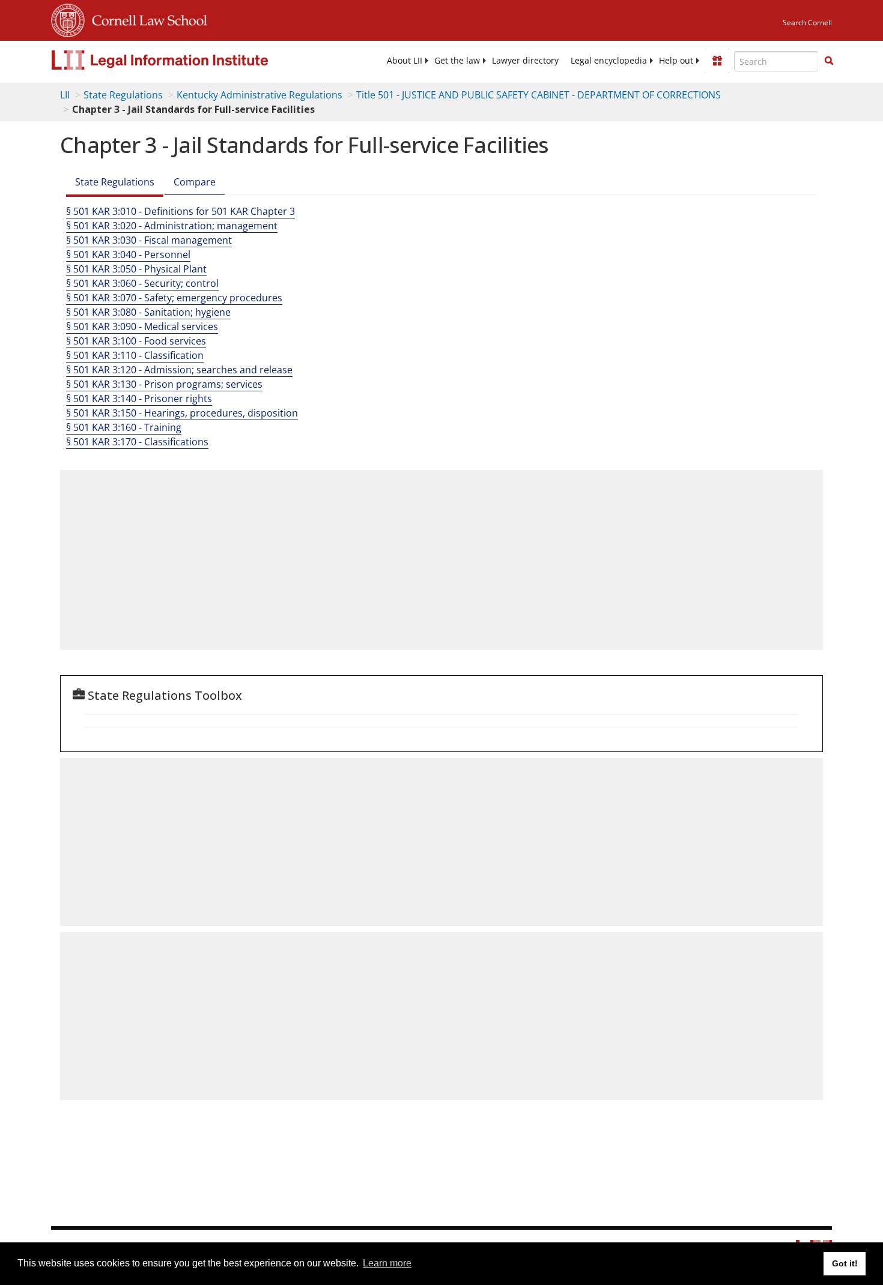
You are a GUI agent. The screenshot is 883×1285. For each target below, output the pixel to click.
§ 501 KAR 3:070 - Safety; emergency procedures (174, 297)
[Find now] (829, 61)
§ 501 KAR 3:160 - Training (123, 427)
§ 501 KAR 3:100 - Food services (136, 341)
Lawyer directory (525, 60)
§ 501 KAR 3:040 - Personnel (128, 254)
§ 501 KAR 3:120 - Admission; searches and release (179, 369)
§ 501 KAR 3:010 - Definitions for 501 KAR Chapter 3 (180, 211)
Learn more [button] (387, 1263)
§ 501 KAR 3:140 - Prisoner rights (139, 398)
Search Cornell (807, 22)
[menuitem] (404, 61)
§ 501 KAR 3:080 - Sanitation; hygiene (148, 312)
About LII (404, 60)
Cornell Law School (146, 18)
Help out (676, 60)
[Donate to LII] (717, 61)
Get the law (457, 60)
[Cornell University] (68, 18)
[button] (829, 60)
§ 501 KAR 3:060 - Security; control (142, 283)
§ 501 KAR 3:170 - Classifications (137, 441)
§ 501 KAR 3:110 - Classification (135, 355)
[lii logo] (186, 60)
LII (65, 94)
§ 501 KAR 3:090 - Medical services (142, 326)
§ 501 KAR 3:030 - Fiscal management (149, 240)
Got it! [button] (845, 1263)
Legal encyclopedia (609, 60)
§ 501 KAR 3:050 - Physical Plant (136, 268)
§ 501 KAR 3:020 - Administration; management (172, 225)
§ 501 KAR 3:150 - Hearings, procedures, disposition (182, 413)
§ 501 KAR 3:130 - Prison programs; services (164, 384)
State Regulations (123, 94)
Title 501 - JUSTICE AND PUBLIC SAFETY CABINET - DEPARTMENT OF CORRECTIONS (538, 94)
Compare (195, 181)
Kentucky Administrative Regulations (259, 94)
